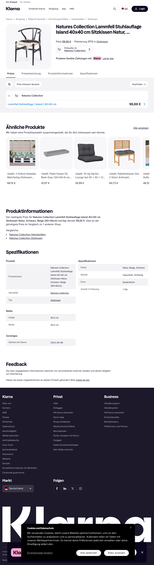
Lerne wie (108, 58)
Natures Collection (60, 293)
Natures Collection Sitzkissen (25, 238)
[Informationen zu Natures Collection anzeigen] (9, 96)
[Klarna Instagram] (80, 488)
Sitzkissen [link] (92, 19)
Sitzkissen (102, 41)
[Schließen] (130, 527)
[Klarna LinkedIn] (64, 488)
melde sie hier (82, 380)
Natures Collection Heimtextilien (27, 234)
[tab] (10, 73)
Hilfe (71, 9)
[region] (78, 542)
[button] (124, 9)
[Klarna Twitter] (72, 488)
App (64, 9)
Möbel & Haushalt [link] (36, 19)
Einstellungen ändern (40, 553)
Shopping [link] (20, 19)
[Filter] (9, 84)
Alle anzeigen (141, 127)
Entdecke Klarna (37, 9)
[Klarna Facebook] (57, 488)
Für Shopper (11, 2)
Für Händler (25, 2)
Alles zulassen (116, 552)
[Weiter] (144, 161)
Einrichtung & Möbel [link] (58, 19)
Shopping (53, 9)
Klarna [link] (9, 19)
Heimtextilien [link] (77, 19)
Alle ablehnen (88, 552)
